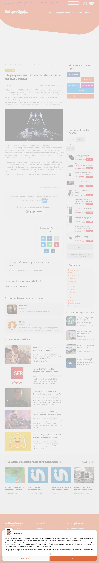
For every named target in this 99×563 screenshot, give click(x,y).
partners (14, 538)
